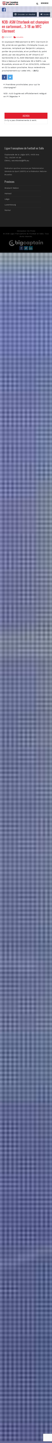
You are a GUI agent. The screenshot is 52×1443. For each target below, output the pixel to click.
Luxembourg (10, 205)
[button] (44, 3)
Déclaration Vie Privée (26, 231)
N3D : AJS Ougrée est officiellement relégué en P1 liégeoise (25, 95)
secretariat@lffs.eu (20, 160)
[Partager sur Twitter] (10, 77)
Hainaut (8, 193)
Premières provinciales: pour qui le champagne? (22, 86)
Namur (8, 210)
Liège (7, 199)
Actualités (19, 37)
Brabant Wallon (12, 188)
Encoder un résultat (26, 14)
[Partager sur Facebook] (4, 77)
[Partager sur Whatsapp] (15, 77)
